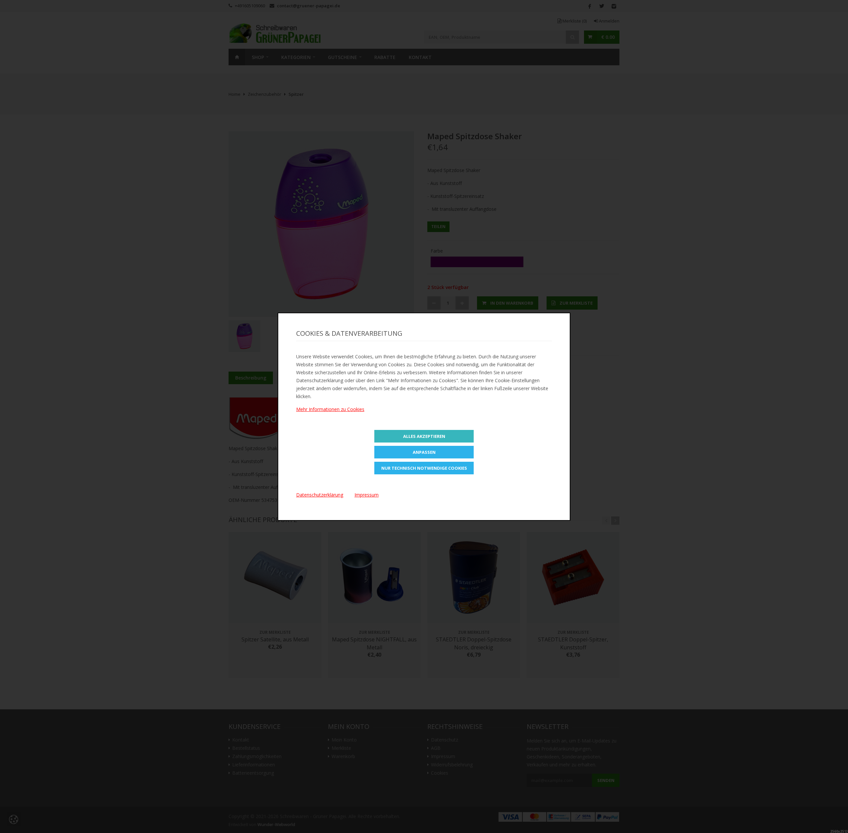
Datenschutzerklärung (319, 495)
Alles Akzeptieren (424, 436)
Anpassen (424, 452)
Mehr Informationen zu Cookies (330, 409)
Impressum (366, 495)
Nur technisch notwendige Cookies (424, 468)
